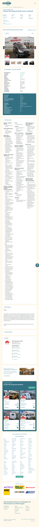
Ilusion (13, 451)
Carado (13, 441)
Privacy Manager (17, 513)
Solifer (13, 468)
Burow (21, 440)
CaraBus (21, 75)
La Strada (21, 454)
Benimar (5, 440)
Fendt (5, 447)
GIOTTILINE (14, 448)
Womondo (5, 474)
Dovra (29, 444)
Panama (29, 461)
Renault (13, 465)
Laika (4, 455)
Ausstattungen (7, 120)
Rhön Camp (22, 465)
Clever (21, 442)
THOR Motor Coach (31, 469)
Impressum (32, 520)
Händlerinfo (27, 510)
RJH (4, 464)
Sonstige (21, 468)
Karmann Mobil (22, 453)
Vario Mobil (6, 472)
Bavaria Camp (22, 438)
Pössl (29, 462)
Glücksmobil (6, 450)
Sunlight (13, 469)
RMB (13, 464)
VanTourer (30, 471)
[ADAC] (7, 491)
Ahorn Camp (14, 438)
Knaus (29, 453)
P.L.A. (21, 461)
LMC (13, 454)
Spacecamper (30, 468)
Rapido (29, 464)
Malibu (5, 457)
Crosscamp (14, 444)
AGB (22, 519)
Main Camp (30, 455)
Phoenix (13, 462)
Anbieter (6, 338)
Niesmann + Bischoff (30, 459)
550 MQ (21, 76)
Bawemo (29, 438)
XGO (12, 474)
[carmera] (19, 491)
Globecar (30, 448)
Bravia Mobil (14, 440)
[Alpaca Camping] (8, 487)
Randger (21, 464)
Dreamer (5, 445)
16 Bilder (6, 33)
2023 (21, 78)
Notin (5, 461)
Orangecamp (14, 461)
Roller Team (6, 468)
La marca (29, 454)
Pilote (21, 462)
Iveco (29, 451)
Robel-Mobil (22, 467)
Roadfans (13, 467)
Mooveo (13, 458)
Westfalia (21, 472)
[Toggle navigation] (35, 3)
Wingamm (30, 472)
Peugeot (5, 462)
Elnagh (13, 445)
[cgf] (30, 491)
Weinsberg (22, 74)
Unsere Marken (19, 476)
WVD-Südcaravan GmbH (7, 23)
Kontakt (16, 511)
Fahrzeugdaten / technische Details (12, 69)
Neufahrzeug (22, 72)
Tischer (5, 471)
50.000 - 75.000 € (6, 21)
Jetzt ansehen (6, 375)
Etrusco (21, 445)
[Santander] (30, 487)
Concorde (30, 442)
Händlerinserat (30, 29)
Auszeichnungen (8, 332)
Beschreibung (7, 307)
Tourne (13, 471)
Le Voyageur (14, 455)
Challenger (30, 441)
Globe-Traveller (23, 448)
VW (20, 471)
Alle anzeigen (31, 387)
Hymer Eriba (6, 451)
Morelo (21, 458)
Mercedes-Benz (23, 457)
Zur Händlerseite (15, 359)
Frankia (5, 448)
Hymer (29, 450)
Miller (29, 457)
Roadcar (5, 467)
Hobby (21, 450)
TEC (21, 469)
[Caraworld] (6, 3)
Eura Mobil (30, 445)
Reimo (5, 465)
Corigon (5, 444)
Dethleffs (21, 444)
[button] (4, 47)
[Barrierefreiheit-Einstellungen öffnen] (37, 265)
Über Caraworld (6, 507)
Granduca (13, 450)
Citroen (13, 442)
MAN (21, 455)
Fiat (12, 447)
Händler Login (28, 507)
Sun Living (5, 469)
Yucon (21, 474)
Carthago (21, 441)
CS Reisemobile (6, 441)
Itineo (21, 451)
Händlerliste (17, 510)
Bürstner (29, 440)
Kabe (13, 453)
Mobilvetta (5, 458)
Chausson (5, 442)
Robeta (29, 467)
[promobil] (19, 487)
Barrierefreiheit (32, 519)
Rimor (29, 465)
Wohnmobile (22, 73)
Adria (5, 438)
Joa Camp (5, 453)
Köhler (5, 454)
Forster (29, 447)
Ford (21, 447)
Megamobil (14, 457)
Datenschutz (26, 519)
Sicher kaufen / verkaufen (19, 507)
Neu (34, 29)
